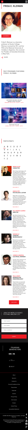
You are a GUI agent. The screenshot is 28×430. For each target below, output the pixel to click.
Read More (15, 187)
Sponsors (14, 378)
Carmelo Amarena (19, 256)
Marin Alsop (16, 167)
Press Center (14, 387)
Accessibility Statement (14, 409)
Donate (14, 402)
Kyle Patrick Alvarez (19, 211)
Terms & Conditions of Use (14, 384)
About (14, 375)
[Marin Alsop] (6, 171)
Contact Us (14, 381)
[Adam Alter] (6, 196)
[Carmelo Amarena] (6, 260)
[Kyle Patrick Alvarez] (6, 215)
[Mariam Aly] (6, 239)
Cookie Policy (14, 406)
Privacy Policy (14, 396)
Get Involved (14, 399)
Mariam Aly (17, 236)
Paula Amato (18, 278)
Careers (14, 393)
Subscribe (14, 390)
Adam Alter (19, 192)
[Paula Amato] (6, 280)
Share (6, 57)
